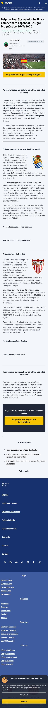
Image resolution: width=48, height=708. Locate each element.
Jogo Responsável (9, 528)
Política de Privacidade (11, 511)
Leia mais (24, 694)
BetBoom (5, 603)
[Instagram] (11, 562)
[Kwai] (28, 562)
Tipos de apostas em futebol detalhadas (21, 449)
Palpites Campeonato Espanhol (22, 31)
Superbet (4, 607)
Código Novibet (7, 660)
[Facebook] (34, 562)
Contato (5, 554)
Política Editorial (8, 520)
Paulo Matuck (15, 40)
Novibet (4, 614)
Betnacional (5, 610)
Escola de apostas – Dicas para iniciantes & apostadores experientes (23, 455)
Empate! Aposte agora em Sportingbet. (24, 74)
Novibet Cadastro (8, 637)
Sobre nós (6, 537)
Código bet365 (7, 664)
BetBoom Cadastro (8, 626)
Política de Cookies (9, 503)
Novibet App (6, 590)
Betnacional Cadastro (9, 633)
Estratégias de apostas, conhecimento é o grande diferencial (25, 462)
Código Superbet (8, 653)
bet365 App (5, 594)
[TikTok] (22, 562)
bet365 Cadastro (8, 640)
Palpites (5, 495)
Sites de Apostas (7, 31)
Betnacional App (7, 587)
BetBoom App (6, 580)
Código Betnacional (9, 657)
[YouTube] (16, 562)
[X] (40, 562)
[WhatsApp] (5, 562)
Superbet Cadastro (8, 630)
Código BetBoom (8, 650)
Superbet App (6, 583)
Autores (5, 545)
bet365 (4, 617)
